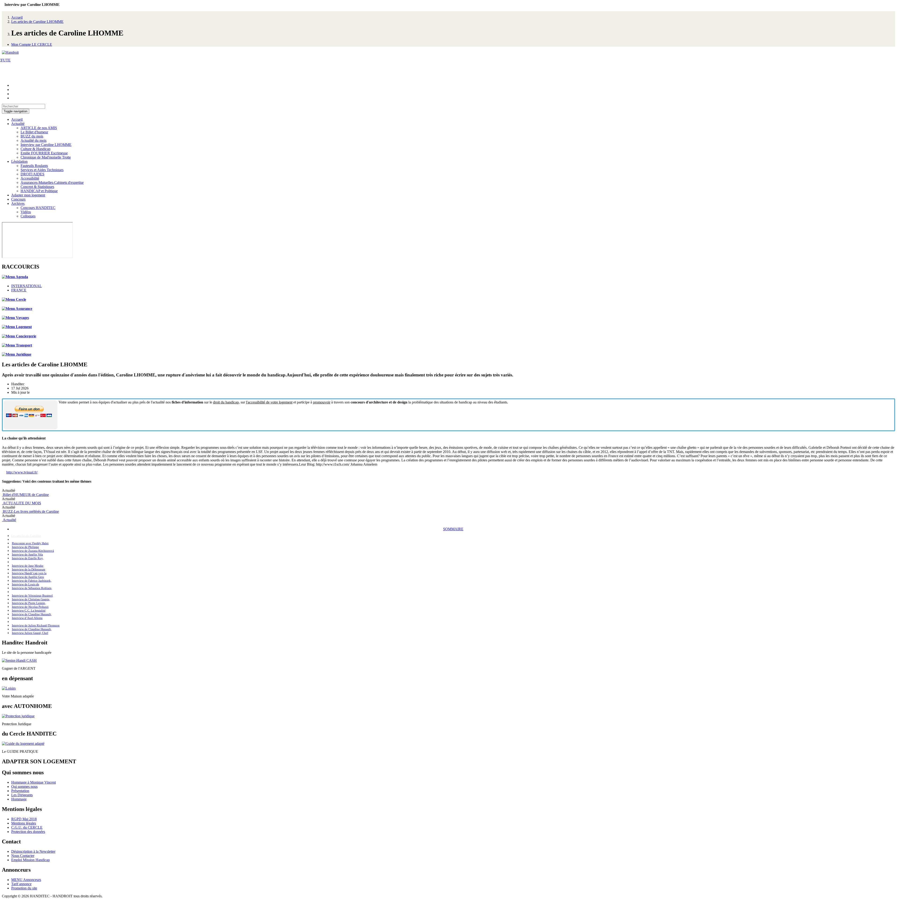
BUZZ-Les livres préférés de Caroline (30, 511)
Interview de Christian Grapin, (31, 599)
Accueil (17, 17)
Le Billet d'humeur (34, 132)
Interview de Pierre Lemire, (29, 603)
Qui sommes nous (24, 787)
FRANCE (18, 290)
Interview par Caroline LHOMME (46, 145)
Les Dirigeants (22, 795)
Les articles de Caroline (26, 536)
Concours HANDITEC (38, 208)
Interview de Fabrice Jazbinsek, (31, 580)
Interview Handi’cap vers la (29, 573)
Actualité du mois (33, 140)
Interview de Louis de (25, 584)
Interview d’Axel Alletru (27, 618)
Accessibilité (30, 178)
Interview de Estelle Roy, (27, 558)
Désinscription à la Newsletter (33, 851)
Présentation (20, 791)
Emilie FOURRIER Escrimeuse (44, 153)
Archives (18, 203)
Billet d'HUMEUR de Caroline (25, 495)
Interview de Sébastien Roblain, (32, 588)
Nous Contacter (22, 856)
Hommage (19, 799)
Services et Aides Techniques (42, 170)
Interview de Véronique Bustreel (32, 595)
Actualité (18, 124)
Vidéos (26, 212)
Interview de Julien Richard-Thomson (36, 625)
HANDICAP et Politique (39, 191)
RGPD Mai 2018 (24, 819)
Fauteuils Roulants (34, 166)
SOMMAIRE (453, 529)
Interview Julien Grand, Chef (30, 633)
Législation (19, 161)
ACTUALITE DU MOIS (21, 503)
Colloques (28, 216)
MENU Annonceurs (26, 880)
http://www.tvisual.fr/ (22, 472)
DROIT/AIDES (32, 174)
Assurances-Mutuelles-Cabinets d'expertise (52, 182)
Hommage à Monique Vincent (33, 782)
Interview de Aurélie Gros (28, 577)
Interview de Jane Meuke (27, 565)
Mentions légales (23, 823)
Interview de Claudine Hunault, (32, 614)
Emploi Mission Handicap (30, 860)
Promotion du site (24, 888)
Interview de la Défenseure (28, 569)
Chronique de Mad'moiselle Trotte (46, 157)
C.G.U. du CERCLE (27, 827)
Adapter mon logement (28, 195)
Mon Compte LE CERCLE (31, 44)
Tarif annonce (21, 884)
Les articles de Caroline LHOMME (37, 22)
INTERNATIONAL (26, 286)
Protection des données (28, 832)
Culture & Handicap (35, 149)
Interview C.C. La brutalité (29, 610)
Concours (18, 199)
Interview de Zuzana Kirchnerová (33, 550)
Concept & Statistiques (37, 187)
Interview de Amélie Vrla (27, 554)
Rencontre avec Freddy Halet (30, 543)
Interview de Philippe (25, 547)
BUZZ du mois (32, 136)
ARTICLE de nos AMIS (39, 128)
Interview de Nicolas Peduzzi (30, 606)
